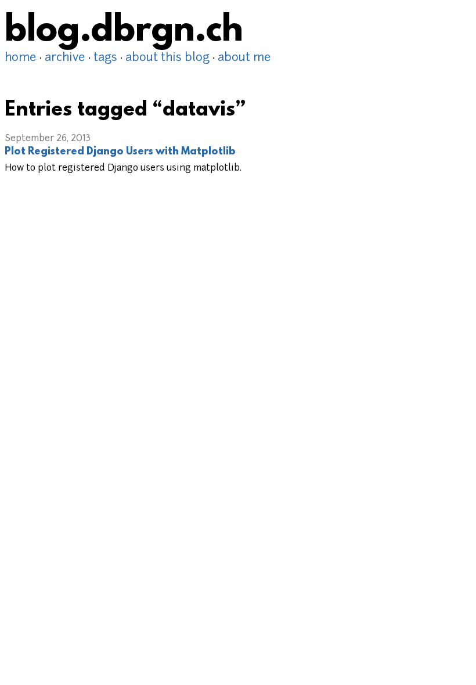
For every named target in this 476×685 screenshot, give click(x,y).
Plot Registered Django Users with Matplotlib (120, 152)
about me (244, 58)
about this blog (167, 58)
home (21, 58)
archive (65, 58)
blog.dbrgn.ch (124, 32)
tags (105, 58)
